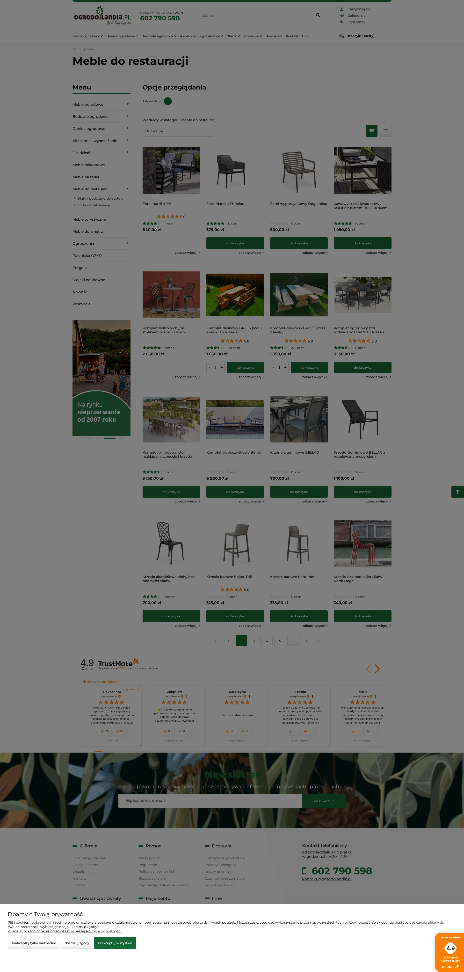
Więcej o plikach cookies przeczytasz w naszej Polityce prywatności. (65, 931)
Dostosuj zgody (77, 943)
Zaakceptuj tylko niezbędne (34, 943)
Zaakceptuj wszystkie (115, 943)
